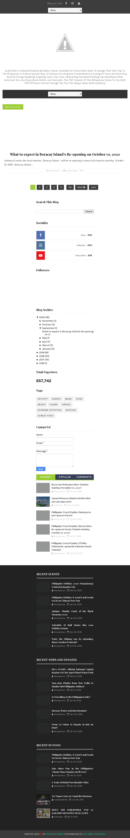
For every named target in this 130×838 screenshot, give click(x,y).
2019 (42, 352)
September (48, 328)
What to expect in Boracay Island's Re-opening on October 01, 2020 (65, 154)
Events (56, 399)
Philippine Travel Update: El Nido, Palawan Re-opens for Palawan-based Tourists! (71, 546)
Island (54, 404)
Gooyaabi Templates (94, 834)
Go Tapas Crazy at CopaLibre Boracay (72, 796)
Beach (42, 404)
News (68, 399)
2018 (42, 356)
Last (93, 187)
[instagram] (72, 3)
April (45, 341)
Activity (43, 399)
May (44, 338)
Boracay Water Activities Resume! (69, 710)
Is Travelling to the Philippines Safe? (71, 696)
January (46, 348)
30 (70, 187)
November (48, 320)
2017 (42, 359)
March (46, 345)
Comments (84, 477)
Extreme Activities (50, 410)
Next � (81, 187)
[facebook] (66, 3)
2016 (42, 363)
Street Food (46, 416)
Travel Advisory (13, 107)
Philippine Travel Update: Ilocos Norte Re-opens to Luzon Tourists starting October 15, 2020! (71, 529)
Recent (46, 477)
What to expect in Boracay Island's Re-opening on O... (67, 333)
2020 (42, 317)
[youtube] (79, 3)
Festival (71, 410)
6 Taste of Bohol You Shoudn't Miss (70, 782)
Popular (65, 477)
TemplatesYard (54, 834)
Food (79, 399)
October (47, 324)
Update (66, 404)
